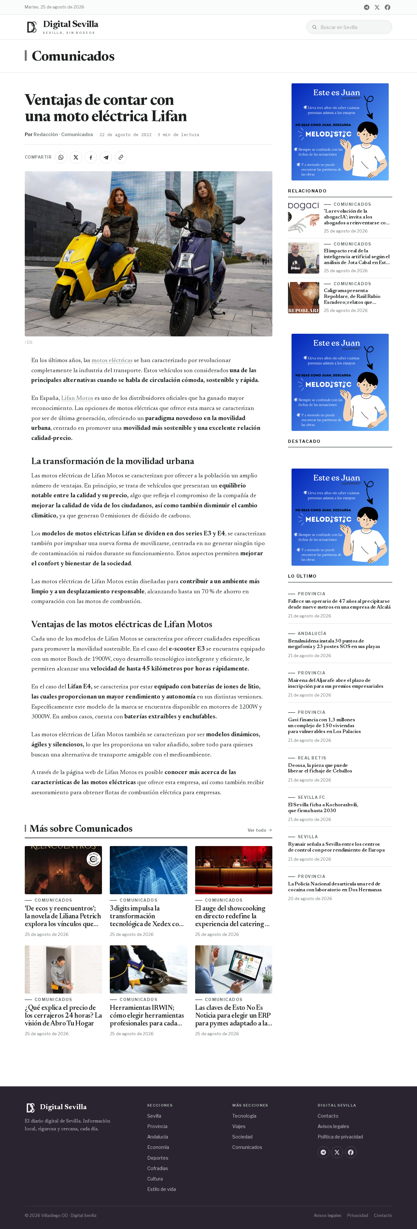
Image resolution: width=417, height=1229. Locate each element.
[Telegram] (366, 7)
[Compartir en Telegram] (106, 157)
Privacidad (357, 1215)
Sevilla (154, 1116)
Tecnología (244, 1116)
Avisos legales (333, 1126)
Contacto (328, 1116)
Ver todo (257, 830)
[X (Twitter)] (377, 7)
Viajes (239, 1126)
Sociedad (242, 1136)
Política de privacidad (340, 1136)
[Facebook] (387, 7)
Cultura (155, 1178)
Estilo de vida (161, 1189)
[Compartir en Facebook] (91, 157)
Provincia (157, 1126)
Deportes (157, 1158)
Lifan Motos (77, 398)
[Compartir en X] (76, 157)
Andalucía (157, 1136)
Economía (158, 1147)
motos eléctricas (112, 361)
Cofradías (157, 1168)
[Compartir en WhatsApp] (61, 157)
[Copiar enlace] (121, 157)
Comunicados (73, 57)
